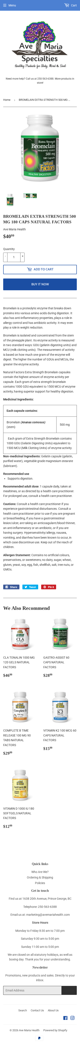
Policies (40, 883)
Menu (12, 5)
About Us (53, 1010)
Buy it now (40, 284)
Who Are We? (40, 872)
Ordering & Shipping (40, 877)
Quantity (9, 249)
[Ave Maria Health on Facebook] (65, 1018)
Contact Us (37, 1010)
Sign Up (69, 990)
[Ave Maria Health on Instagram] (72, 1018)
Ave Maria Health (29, 1030)
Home (6, 99)
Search (22, 1010)
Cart (73, 5)
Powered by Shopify (55, 1030)
